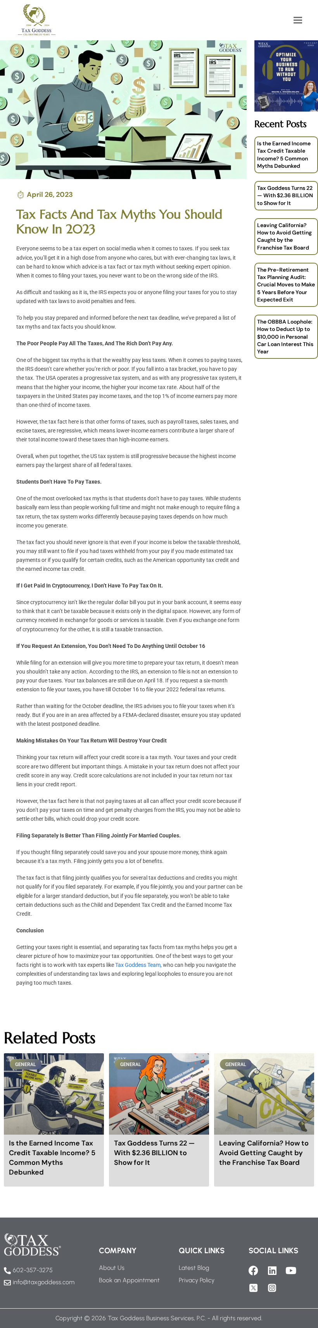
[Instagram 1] (272, 1288)
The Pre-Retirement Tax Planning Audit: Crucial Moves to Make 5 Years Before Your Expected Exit (286, 284)
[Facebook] (253, 1270)
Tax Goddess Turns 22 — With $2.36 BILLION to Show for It (285, 195)
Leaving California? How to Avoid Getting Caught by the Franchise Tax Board (284, 236)
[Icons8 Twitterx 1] (253, 1288)
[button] (298, 20)
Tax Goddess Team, (138, 965)
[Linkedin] (272, 1270)
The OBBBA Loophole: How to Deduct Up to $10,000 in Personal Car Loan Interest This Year (285, 336)
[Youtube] (291, 1270)
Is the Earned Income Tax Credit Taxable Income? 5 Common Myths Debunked (284, 154)
